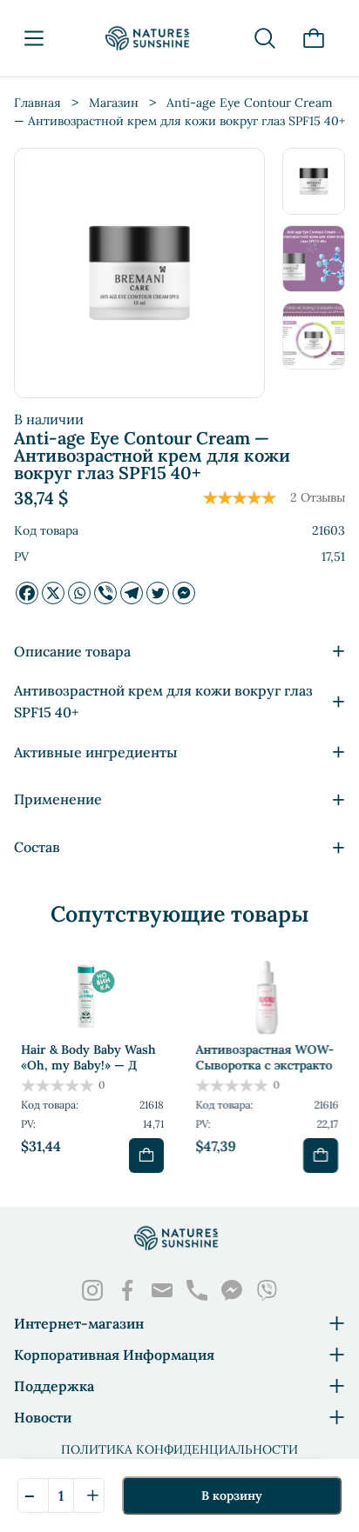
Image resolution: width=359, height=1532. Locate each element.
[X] (53, 593)
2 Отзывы (317, 497)
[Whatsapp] (79, 593)
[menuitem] (313, 181)
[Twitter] (157, 593)
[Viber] (105, 593)
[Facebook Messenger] (184, 593)
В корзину (231, 1495)
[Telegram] (131, 593)
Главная (37, 102)
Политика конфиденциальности (179, 1449)
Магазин (114, 102)
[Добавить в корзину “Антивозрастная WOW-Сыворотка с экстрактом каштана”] (320, 1155)
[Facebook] (27, 593)
